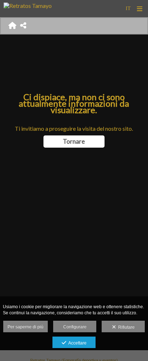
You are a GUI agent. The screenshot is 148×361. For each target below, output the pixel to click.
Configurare (75, 326)
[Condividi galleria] (23, 26)
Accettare (76, 343)
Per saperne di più (25, 326)
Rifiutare (125, 327)
